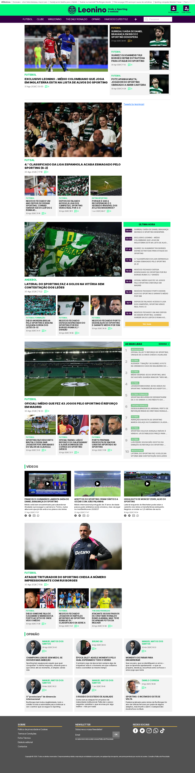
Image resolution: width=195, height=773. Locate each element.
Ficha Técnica (24, 738)
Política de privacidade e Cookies (33, 729)
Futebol (28, 19)
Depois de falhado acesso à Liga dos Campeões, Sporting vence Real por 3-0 (150, 304)
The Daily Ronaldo (76, 19)
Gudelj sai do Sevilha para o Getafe (63, 2)
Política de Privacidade (106, 739)
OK (116, 734)
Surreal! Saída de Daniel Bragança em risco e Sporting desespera (151, 230)
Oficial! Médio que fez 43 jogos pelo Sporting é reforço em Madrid (149, 282)
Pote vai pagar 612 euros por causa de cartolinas (132, 2)
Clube (40, 19)
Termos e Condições (27, 733)
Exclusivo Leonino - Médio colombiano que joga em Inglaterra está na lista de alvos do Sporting (151, 240)
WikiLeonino (55, 19)
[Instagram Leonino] (149, 730)
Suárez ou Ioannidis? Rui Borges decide (95, 2)
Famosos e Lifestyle (116, 19)
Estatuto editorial (25, 742)
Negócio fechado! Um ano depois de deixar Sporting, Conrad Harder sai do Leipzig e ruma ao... (150, 315)
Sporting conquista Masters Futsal (167, 2)
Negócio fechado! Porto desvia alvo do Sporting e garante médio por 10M (151, 293)
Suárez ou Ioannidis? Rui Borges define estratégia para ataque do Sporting (151, 250)
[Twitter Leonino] (142, 730)
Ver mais (147, 324)
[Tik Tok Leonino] (162, 730)
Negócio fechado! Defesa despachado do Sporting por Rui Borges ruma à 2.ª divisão (150, 272)
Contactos (22, 746)
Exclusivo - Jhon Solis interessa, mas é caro (30, 2)
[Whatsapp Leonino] (155, 730)
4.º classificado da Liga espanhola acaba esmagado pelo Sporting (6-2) (151, 261)
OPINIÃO (96, 19)
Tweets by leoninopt (133, 104)
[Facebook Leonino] (135, 730)
